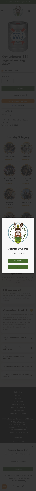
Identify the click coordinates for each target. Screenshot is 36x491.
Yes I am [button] (18, 267)
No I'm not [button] (18, 261)
